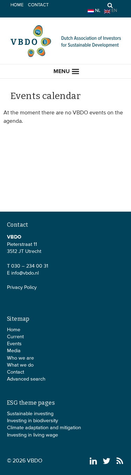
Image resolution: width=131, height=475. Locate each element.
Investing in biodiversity (32, 420)
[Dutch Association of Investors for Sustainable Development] (66, 56)
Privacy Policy (22, 287)
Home (16, 5)
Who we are (20, 358)
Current (15, 336)
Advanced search (26, 379)
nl (97, 10)
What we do (20, 365)
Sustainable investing (30, 413)
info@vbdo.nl (25, 273)
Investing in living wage (32, 435)
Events (14, 343)
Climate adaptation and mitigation (44, 427)
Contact (38, 5)
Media (14, 350)
